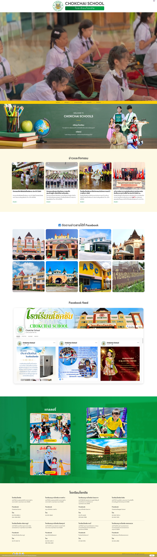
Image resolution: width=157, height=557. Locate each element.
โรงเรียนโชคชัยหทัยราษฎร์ (18, 535)
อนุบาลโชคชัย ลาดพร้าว (51, 509)
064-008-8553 (16, 517)
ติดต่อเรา (98, 102)
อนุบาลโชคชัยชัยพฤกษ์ (50, 535)
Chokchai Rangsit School (118, 509)
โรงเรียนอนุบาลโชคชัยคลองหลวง (120, 535)
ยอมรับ (152, 555)
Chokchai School (16, 509)
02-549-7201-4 (116, 515)
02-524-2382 (115, 541)
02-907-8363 (49, 515)
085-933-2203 (49, 543)
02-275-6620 (82, 515)
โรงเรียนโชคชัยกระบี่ (83, 535)
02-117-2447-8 (16, 541)
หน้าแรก (58, 102)
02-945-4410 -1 (49, 541)
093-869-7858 (83, 517)
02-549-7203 (115, 517)
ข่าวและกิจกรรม (78, 102)
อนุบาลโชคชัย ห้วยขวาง (84, 509)
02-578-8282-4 (16, 515)
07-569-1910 (82, 541)
